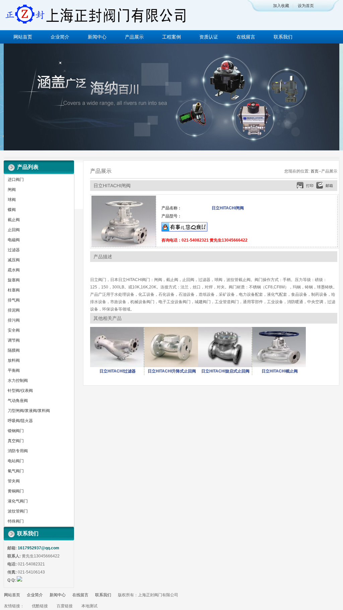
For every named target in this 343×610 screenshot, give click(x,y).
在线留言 (245, 37)
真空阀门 (16, 440)
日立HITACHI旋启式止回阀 (225, 371)
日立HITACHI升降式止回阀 (172, 371)
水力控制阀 (18, 380)
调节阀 (14, 340)
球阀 (12, 199)
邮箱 (329, 186)
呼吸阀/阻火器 (20, 420)
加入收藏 (281, 5)
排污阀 (14, 320)
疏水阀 (14, 270)
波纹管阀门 (18, 511)
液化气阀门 (18, 501)
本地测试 (89, 606)
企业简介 (60, 37)
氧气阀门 (16, 471)
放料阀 (14, 360)
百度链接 (65, 606)
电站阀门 (16, 461)
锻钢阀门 (16, 430)
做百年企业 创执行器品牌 (171, 97)
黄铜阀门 (16, 491)
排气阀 (14, 300)
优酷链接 (40, 606)
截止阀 (14, 219)
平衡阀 (14, 370)
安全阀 (14, 330)
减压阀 (14, 260)
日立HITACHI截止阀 (280, 371)
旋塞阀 (14, 280)
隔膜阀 (14, 350)
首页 (315, 171)
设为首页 (306, 5)
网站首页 (22, 37)
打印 (310, 186)
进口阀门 (16, 179)
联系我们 (283, 37)
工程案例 (171, 37)
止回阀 (14, 229)
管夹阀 (14, 481)
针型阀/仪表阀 (20, 390)
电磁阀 (14, 240)
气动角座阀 (18, 400)
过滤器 (14, 250)
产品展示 (134, 37)
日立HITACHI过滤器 (117, 371)
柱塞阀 (14, 290)
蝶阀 (12, 209)
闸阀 (12, 189)
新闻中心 (97, 37)
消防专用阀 (18, 451)
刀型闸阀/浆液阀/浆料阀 (29, 410)
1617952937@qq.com (38, 548)
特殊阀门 (16, 521)
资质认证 (208, 37)
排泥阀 (14, 310)
